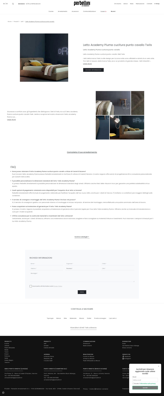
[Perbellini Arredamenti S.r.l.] (82, 3)
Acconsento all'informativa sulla (47, 286)
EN (4, 3)
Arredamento (62, 11)
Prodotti (16, 21)
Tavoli (6, 352)
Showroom (86, 343)
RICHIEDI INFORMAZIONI (93, 70)
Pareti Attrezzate (10, 348)
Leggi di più (87, 64)
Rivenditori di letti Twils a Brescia (84, 328)
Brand (113, 11)
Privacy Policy (57, 286)
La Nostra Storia (49, 356)
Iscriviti (145, 388)
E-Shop (157, 3)
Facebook (127, 356)
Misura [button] (81, 318)
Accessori (75, 11)
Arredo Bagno (9, 360)
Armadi (46, 345)
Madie (6, 350)
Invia (82, 292)
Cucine (51, 11)
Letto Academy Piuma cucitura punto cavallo (39, 21)
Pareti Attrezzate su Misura (91, 360)
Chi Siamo (117, 3)
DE (7, 3)
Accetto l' (145, 383)
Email (134, 377)
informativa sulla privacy (148, 383)
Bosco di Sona (127, 348)
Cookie (91, 389)
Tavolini (7, 362)
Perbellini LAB (48, 358)
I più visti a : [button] (113, 318)
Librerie (7, 345)
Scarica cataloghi (81, 237)
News (131, 3)
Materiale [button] (73, 318)
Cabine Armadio (49, 348)
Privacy (85, 389)
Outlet (103, 11)
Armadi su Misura (88, 358)
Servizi (126, 3)
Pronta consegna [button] (100, 318)
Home (9, 21)
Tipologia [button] (50, 318)
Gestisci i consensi (102, 389)
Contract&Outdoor (89, 11)
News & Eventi (87, 345)
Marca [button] (58, 318)
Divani (7, 354)
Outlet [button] (89, 318)
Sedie (6, 358)
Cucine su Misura (88, 356)
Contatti (149, 3)
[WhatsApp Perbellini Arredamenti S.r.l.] (3, 393)
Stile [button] (65, 318)
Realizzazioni (140, 3)
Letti (22, 21)
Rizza (124, 343)
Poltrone (7, 356)
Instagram (127, 358)
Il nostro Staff (48, 360)
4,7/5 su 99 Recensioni (33, 4)
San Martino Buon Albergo (130, 345)
